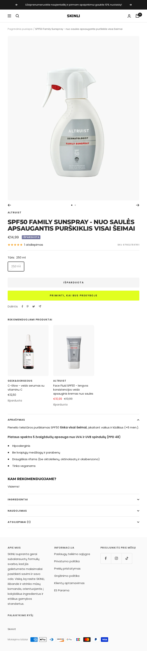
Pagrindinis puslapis (20, 29)
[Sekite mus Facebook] (105, 558)
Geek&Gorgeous (20, 380)
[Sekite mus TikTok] (127, 558)
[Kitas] (137, 205)
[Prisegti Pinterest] (28, 306)
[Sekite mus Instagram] (116, 558)
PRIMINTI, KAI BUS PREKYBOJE (73, 295)
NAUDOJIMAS (17, 511)
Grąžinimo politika (66, 576)
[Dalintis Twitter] (33, 306)
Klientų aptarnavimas (69, 583)
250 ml (16, 266)
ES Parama (61, 590)
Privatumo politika (67, 561)
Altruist (14, 212)
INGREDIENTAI (18, 499)
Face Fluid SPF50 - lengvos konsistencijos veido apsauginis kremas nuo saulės (73, 390)
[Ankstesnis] (9, 205)
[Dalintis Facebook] (22, 306)
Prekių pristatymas (67, 568)
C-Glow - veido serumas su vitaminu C (26, 388)
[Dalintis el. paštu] (40, 306)
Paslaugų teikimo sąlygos (72, 554)
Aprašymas (16, 420)
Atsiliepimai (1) (19, 522)
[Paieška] (17, 16)
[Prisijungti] (129, 16)
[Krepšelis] (137, 16)
